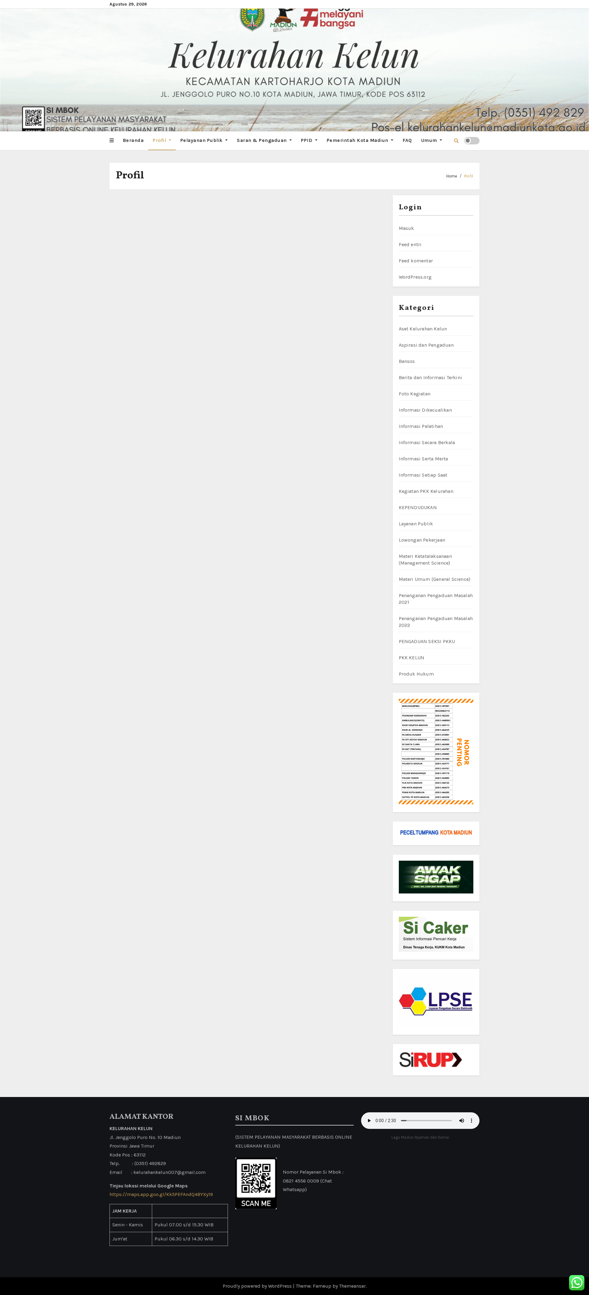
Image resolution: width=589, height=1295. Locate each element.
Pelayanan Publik (202, 140)
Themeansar (352, 1286)
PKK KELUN (412, 658)
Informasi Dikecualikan (425, 410)
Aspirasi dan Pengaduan (426, 345)
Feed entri (410, 244)
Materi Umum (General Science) (435, 579)
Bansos (407, 361)
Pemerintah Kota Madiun (358, 140)
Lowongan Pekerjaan (422, 540)
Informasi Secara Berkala (427, 442)
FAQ (407, 140)
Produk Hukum (416, 674)
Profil (160, 140)
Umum (430, 140)
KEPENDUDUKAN (418, 507)
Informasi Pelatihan (421, 426)
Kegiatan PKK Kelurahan (426, 491)
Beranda (133, 140)
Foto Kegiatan (415, 394)
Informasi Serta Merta (423, 459)
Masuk (406, 228)
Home (451, 176)
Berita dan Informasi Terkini (430, 377)
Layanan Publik (416, 524)
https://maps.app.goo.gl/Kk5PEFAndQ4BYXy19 (161, 1194)
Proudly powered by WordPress (258, 1286)
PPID (307, 140)
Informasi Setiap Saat (423, 475)
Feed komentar (416, 261)
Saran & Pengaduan (262, 140)
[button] (112, 140)
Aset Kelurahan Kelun (423, 329)
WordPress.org (415, 277)
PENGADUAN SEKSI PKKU (427, 641)
